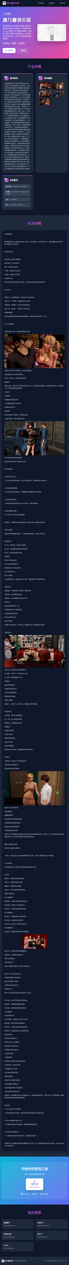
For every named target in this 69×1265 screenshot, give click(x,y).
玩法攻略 (51, 3)
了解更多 (23, 50)
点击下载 (62, 3)
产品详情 (40, 3)
